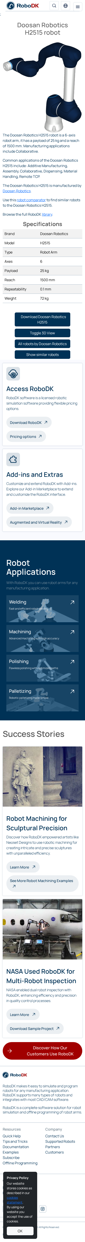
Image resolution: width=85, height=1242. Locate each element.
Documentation (16, 1146)
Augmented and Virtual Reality (36, 522)
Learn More (25, 867)
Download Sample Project (32, 1028)
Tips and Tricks (15, 1141)
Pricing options (23, 436)
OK (20, 1230)
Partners (52, 1146)
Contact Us (54, 1135)
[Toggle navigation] (77, 6)
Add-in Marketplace (27, 508)
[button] (65, 5)
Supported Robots (60, 1141)
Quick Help (12, 1135)
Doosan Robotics (17, 190)
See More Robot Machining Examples (41, 880)
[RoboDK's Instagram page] (42, 1209)
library (47, 214)
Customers (54, 1152)
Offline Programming (20, 1163)
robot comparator (31, 199)
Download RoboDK (26, 422)
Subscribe (11, 1157)
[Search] (54, 5)
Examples (11, 1152)
